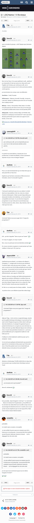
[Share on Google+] (8, 508)
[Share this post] (31, 27)
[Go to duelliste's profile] (4, 166)
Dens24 (22, 138)
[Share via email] (22, 508)
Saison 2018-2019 (22, 17)
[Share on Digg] (11, 508)
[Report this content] (28, 27)
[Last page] (32, 20)
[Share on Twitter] (2, 508)
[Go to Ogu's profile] (4, 213)
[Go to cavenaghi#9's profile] (4, 132)
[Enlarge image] (17, 58)
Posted (13, 27)
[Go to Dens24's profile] (4, 39)
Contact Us (21, 518)
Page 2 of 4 (17, 20)
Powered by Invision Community (17, 520)
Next (28, 20)
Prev (6, 20)
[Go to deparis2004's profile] (4, 256)
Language (12, 518)
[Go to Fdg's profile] (4, 26)
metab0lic (23, 450)
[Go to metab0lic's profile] (4, 419)
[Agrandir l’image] (17, 123)
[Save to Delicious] (14, 508)
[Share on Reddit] (17, 508)
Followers (15, 494)
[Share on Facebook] (5, 508)
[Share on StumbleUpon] (20, 508)
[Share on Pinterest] (25, 508)
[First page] (2, 20)
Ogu (22, 304)
